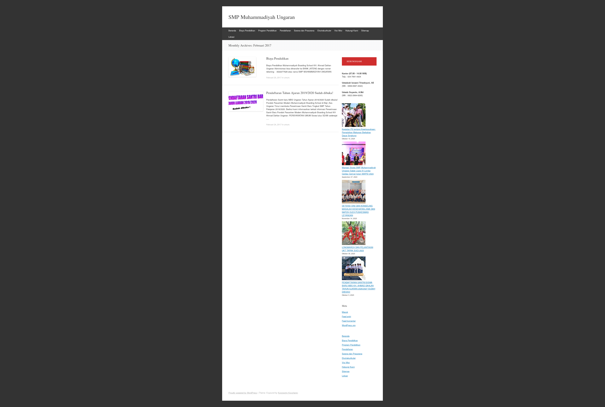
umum (286, 77)
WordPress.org (348, 325)
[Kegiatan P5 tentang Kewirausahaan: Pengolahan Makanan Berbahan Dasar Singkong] (354, 115)
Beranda (232, 30)
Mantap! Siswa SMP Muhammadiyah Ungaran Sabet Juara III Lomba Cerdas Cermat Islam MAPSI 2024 (359, 170)
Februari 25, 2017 (274, 77)
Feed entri (346, 316)
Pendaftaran (285, 30)
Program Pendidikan (267, 30)
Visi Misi (338, 30)
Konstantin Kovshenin (288, 392)
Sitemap (365, 30)
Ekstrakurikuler (324, 30)
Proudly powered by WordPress (242, 392)
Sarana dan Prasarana (304, 30)
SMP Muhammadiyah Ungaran (261, 17)
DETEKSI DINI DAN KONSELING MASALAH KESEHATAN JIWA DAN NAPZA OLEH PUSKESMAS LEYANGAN (358, 210)
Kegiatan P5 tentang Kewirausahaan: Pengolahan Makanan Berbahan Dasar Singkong (359, 132)
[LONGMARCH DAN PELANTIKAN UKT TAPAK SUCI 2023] (354, 233)
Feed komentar (349, 320)
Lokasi (231, 36)
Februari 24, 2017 (274, 124)
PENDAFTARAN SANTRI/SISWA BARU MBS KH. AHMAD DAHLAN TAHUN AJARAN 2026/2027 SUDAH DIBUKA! (358, 287)
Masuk (345, 312)
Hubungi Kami (351, 30)
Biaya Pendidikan (247, 30)
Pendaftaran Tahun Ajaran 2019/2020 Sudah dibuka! (299, 93)
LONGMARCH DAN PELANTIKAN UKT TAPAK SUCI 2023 (357, 249)
